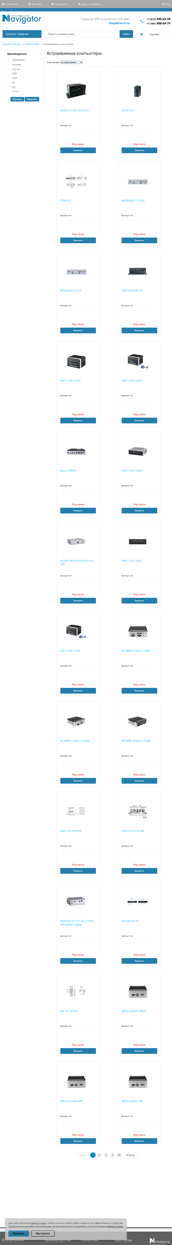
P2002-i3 (65, 200)
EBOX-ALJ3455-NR (132, 1101)
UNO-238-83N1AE (132, 290)
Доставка (36, 4)
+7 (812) (158, 19)
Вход (167, 4)
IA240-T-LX (127, 110)
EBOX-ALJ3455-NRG (71, 1101)
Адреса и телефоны (91, 4)
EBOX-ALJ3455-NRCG (133, 1011)
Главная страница (12, 44)
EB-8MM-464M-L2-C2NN (135, 740)
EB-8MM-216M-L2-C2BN (135, 650)
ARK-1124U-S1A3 (70, 380)
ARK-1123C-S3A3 (131, 560)
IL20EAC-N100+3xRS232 (74, 110)
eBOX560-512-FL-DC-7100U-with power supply (77, 922)
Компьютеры (32, 44)
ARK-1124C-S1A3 (70, 650)
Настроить (43, 1233)
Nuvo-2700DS (68, 470)
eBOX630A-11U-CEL (133, 200)
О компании (11, 4)
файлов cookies (115, 1226)
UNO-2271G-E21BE (132, 831)
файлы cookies (38, 1223)
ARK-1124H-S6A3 (131, 380)
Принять (19, 1233)
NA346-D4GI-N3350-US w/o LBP (76, 562)
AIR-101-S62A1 (69, 1011)
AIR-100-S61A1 (130, 921)
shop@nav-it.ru (119, 23)
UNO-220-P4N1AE (70, 831)
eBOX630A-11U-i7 (71, 290)
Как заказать (61, 4)
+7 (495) (158, 23)
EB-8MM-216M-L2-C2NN (74, 740)
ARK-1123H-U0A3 (131, 470)
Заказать (78, 150)
